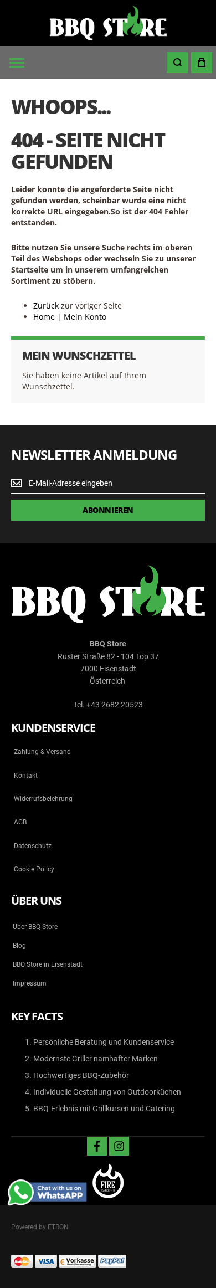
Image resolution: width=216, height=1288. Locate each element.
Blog (19, 946)
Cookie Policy (34, 869)
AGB (20, 822)
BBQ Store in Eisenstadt (48, 964)
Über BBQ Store (35, 927)
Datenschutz (33, 846)
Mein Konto (85, 316)
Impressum (30, 983)
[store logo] (108, 23)
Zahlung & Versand (42, 752)
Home (44, 316)
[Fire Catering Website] (108, 1181)
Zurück (46, 305)
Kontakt (26, 775)
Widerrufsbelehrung (43, 799)
